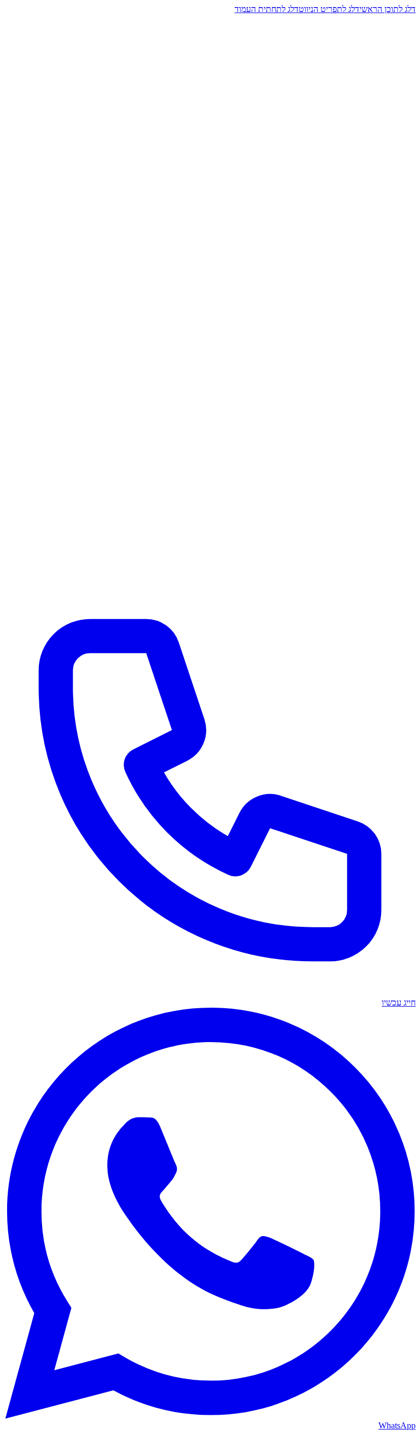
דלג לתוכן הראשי (387, 9)
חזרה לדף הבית (382, 157)
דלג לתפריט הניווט (329, 9)
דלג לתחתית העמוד (267, 9)
